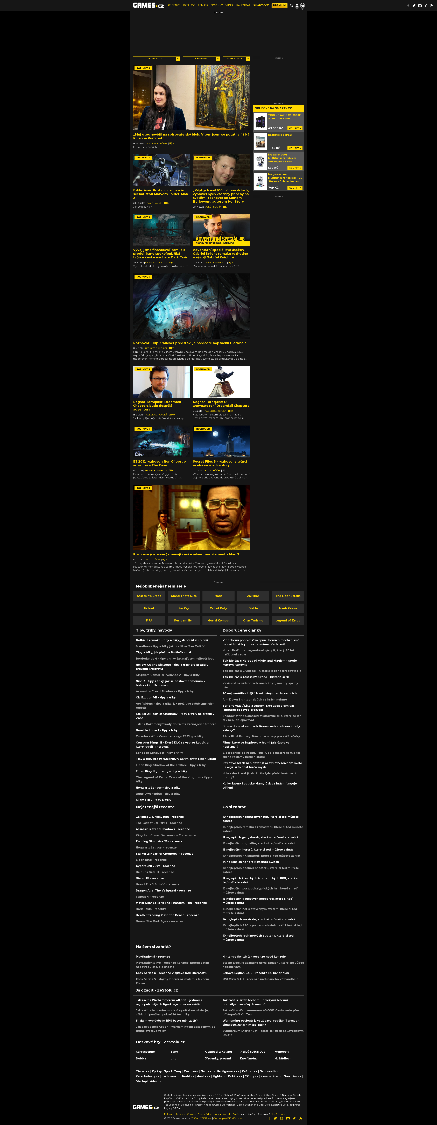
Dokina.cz (235, 1076)
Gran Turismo (253, 620)
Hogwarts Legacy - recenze (156, 847)
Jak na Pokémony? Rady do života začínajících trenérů (176, 724)
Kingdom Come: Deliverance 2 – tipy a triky (168, 675)
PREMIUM (279, 5)
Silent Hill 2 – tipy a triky (153, 800)
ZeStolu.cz (249, 1071)
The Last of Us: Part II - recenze (159, 823)
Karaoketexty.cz (147, 1076)
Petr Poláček (152, 559)
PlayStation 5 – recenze (153, 956)
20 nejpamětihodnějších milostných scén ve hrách (260, 693)
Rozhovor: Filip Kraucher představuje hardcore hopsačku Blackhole (190, 343)
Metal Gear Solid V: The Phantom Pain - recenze (171, 902)
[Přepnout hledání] (291, 5)
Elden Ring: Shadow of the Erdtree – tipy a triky (171, 765)
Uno (173, 1058)
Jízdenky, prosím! (218, 1058)
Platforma (199, 58)
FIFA (149, 620)
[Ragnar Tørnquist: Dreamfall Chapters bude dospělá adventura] (161, 382)
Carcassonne (145, 1051)
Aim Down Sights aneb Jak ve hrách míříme (255, 699)
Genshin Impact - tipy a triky (157, 730)
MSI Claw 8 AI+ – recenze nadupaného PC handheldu (261, 979)
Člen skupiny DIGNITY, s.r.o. (227, 1118)
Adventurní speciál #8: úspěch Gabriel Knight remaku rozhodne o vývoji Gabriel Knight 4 (220, 253)
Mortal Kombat (218, 620)
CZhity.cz (251, 1076)
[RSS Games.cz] (431, 5)
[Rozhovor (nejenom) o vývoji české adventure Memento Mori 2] (191, 517)
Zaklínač (253, 596)
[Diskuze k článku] (224, 470)
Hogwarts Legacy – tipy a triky (158, 787)
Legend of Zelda (288, 620)
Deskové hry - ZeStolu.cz (160, 1042)
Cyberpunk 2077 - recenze (155, 866)
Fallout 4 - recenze (150, 896)
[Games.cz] (148, 5)
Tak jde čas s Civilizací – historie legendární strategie (262, 671)
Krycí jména (249, 1058)
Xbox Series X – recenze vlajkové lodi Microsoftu (171, 973)
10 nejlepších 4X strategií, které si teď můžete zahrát (261, 855)
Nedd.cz (188, 1076)
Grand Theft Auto (184, 596)
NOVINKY (217, 5)
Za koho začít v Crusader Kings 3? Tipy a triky (169, 736)
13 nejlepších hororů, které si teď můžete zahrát (258, 849)
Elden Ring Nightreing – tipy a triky (161, 771)
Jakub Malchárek (157, 143)
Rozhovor (154, 58)
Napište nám (278, 1114)
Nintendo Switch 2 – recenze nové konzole (254, 956)
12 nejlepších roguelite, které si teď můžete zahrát (260, 843)
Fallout (149, 608)
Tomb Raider (287, 608)
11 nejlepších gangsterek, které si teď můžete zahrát (261, 837)
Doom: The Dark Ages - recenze (159, 921)
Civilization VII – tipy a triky (156, 697)
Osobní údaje (205, 1114)
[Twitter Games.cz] (414, 5)
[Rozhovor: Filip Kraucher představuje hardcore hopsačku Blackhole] (191, 306)
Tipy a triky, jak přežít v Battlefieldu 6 (163, 652)
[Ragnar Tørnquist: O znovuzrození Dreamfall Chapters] (221, 382)
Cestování (191, 1071)
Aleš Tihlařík (214, 207)
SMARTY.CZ (261, 5)
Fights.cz (219, 1076)
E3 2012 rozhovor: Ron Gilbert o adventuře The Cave (159, 463)
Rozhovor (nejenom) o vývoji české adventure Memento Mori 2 (186, 554)
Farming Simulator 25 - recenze (159, 841)
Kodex (218, 1114)
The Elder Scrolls (287, 596)
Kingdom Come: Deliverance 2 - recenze (166, 835)
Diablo (253, 608)
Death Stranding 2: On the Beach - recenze (167, 915)
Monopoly (282, 1051)
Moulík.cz (203, 1076)
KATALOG (189, 5)
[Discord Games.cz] (419, 5)
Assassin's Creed (149, 596)
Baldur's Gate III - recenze (155, 872)
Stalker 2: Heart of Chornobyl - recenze (164, 853)
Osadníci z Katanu (218, 1051)
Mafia (218, 596)
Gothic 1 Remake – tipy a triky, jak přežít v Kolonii (172, 640)
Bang (174, 1051)
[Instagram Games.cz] (281, 1118)
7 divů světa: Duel (253, 1051)
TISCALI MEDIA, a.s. (202, 1118)
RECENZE (174, 5)
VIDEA (229, 5)
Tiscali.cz (143, 1071)
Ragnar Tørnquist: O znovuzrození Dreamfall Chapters (221, 404)
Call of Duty (218, 608)
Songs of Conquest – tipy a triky (159, 752)
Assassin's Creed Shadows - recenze (163, 829)
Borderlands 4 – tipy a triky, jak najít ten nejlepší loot (175, 658)
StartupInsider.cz (148, 1081)
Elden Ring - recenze (151, 859)
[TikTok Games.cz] (425, 5)
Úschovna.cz (170, 1076)
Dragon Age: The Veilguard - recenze (163, 890)
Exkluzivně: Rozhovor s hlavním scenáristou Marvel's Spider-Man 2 (160, 194)
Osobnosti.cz (269, 1071)
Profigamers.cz (228, 1071)
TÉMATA (203, 5)
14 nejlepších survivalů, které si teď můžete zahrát (260, 919)
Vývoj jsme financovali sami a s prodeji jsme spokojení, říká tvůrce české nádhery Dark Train (160, 253)
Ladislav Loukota (156, 262)
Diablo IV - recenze (150, 878)
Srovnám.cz (292, 1076)
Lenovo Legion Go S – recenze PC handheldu (256, 973)
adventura (234, 58)
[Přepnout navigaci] (297, 5)
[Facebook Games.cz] (408, 5)
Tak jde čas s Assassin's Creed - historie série (256, 677)
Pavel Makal (155, 203)
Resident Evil (183, 620)
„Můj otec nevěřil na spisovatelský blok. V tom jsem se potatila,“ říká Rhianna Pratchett (191, 136)
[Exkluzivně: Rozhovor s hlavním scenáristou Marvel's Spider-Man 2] (161, 170)
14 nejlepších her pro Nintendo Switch (251, 862)
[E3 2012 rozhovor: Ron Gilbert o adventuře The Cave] (161, 442)
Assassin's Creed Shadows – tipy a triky (165, 691)
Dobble (141, 1058)
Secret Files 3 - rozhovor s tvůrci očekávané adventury (220, 463)
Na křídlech (283, 1058)
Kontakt (227, 1114)
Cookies (191, 1114)
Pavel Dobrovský (156, 414)
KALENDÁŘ (243, 5)
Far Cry (184, 608)
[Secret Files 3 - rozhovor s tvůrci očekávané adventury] (221, 442)
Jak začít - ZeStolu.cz (157, 990)
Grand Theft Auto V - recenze (158, 884)
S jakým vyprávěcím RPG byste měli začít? (167, 1020)
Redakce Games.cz (215, 262)
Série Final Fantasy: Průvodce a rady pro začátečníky (261, 736)
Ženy (178, 1071)
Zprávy (157, 1071)
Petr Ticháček (212, 470)
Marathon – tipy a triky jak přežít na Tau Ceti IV (170, 646)
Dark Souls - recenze (151, 909)
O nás (236, 1114)
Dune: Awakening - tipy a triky (158, 793)
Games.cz (208, 1071)
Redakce (180, 1114)
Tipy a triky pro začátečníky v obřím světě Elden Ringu (176, 759)
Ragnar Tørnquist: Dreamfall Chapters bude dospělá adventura (157, 405)
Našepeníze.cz (271, 1076)
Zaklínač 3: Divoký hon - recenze (160, 816)
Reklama (169, 1114)
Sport (168, 1071)
